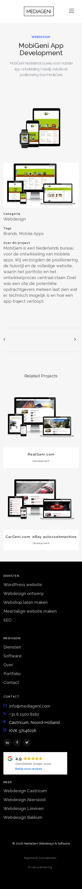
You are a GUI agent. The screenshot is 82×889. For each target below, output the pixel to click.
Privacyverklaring (40, 867)
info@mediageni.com (29, 706)
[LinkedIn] (7, 742)
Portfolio (11, 673)
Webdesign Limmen (23, 808)
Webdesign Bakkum (22, 817)
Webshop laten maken (25, 602)
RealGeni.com (41, 454)
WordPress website (22, 584)
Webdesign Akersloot (24, 799)
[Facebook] (17, 742)
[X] (27, 742)
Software (12, 656)
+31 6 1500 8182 (24, 714)
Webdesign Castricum (25, 790)
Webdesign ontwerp (23, 593)
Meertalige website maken (30, 611)
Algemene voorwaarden (40, 858)
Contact (11, 682)
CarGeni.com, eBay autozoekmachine (41, 537)
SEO (7, 620)
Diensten (12, 647)
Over (8, 664)
